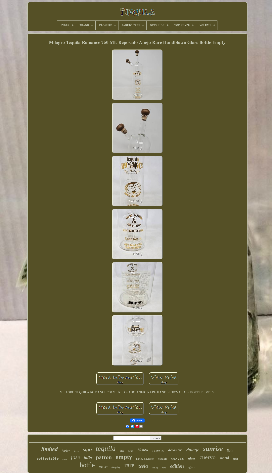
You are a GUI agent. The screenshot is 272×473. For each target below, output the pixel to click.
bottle (87, 465)
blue (122, 451)
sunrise (213, 448)
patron (104, 457)
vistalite (162, 458)
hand (164, 468)
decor (76, 451)
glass (192, 458)
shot (235, 458)
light (230, 450)
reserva (158, 450)
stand (224, 457)
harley (66, 450)
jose (75, 457)
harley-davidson (145, 458)
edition (177, 466)
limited (49, 449)
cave (65, 459)
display (116, 467)
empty (124, 456)
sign (87, 449)
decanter (175, 450)
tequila (106, 448)
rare (129, 465)
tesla (143, 466)
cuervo (208, 457)
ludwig (155, 467)
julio (88, 457)
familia (103, 467)
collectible (48, 458)
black (142, 450)
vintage (192, 449)
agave (191, 467)
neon (130, 450)
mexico (177, 458)
